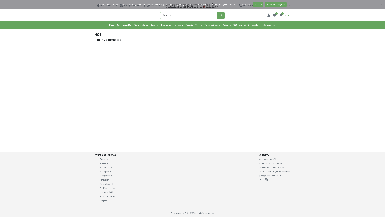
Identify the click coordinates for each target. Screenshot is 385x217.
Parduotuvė (105, 180)
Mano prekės (105, 171)
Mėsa (111, 25)
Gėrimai (198, 25)
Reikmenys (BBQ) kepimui (234, 25)
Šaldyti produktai (124, 25)
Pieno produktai (141, 25)
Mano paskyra (106, 167)
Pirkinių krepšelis (107, 184)
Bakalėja (189, 25)
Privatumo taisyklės (275, 4)
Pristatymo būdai (107, 192)
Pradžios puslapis (107, 188)
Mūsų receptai (269, 25)
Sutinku (258, 4)
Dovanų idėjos (254, 25)
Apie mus (104, 159)
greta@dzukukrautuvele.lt (270, 176)
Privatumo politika (107, 196)
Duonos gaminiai (168, 25)
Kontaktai (104, 163)
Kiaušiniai (155, 25)
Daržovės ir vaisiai (212, 25)
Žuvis (180, 25)
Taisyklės (104, 200)
